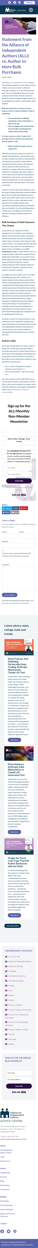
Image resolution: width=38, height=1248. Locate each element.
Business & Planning (15, 966)
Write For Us (5, 1161)
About (3, 1146)
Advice (3, 1168)
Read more (14, 740)
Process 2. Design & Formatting (19, 1010)
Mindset (11, 986)
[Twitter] (9, 2)
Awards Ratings (6, 1209)
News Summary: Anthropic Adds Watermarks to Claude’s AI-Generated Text (16, 769)
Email (21, 532)
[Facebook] (14, 2)
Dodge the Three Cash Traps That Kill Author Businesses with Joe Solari (18, 862)
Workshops (5, 1185)
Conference (5, 1189)
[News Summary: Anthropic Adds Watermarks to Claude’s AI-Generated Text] (18, 759)
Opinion (11, 995)
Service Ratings (6, 1205)
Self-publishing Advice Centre (6, 1151)
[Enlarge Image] (19, 25)
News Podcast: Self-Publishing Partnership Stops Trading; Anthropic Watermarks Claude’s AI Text (18, 665)
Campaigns (12, 971)
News (10, 990)
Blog (2, 1181)
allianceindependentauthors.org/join (13, 1139)
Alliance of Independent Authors (16, 82)
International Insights (16, 981)
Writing (11, 1044)
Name (4, 532)
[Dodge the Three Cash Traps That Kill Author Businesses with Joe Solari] (19, 853)
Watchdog (12, 1039)
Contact (3, 1224)
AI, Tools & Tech (14, 957)
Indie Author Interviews (16, 976)
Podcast (11, 1000)
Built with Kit (19, 495)
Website (5, 541)
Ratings (3, 1197)
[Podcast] (19, 2)
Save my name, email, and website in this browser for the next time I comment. (16, 554)
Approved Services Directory (7, 1215)
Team (2, 1157)
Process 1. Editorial (15, 1005)
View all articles (13, 926)
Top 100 (11, 1034)
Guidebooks (5, 1173)
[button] (6, 508)
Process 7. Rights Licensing (18, 1029)
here (23, 369)
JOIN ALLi (29, 3)
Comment (6, 565)
